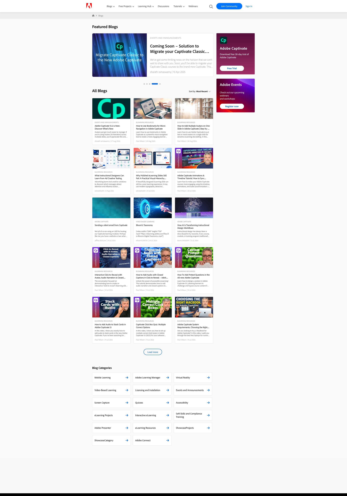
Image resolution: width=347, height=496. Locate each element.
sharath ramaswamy (160, 72)
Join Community (229, 6)
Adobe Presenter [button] (102, 427)
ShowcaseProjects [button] (185, 427)
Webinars (193, 6)
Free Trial (232, 68)
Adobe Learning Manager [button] (147, 377)
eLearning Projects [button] (103, 415)
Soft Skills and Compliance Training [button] (189, 415)
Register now (232, 106)
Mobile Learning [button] (102, 377)
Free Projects (125, 6)
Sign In (249, 6)
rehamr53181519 (142, 240)
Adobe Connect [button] (143, 440)
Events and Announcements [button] (190, 390)
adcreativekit (99, 191)
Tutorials (178, 6)
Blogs (109, 6)
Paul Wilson (140, 141)
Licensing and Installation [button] (147, 390)
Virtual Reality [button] (183, 377)
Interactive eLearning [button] (145, 415)
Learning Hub (145, 6)
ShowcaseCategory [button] (103, 440)
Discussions (163, 6)
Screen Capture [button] (102, 402)
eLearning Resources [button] (145, 427)
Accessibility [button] (182, 402)
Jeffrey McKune (100, 240)
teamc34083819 (183, 240)
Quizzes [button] (139, 402)
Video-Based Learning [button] (105, 390)
